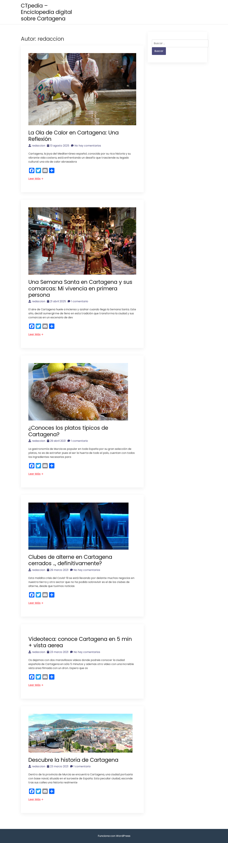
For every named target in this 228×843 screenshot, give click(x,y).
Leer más (34, 179)
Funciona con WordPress (114, 836)
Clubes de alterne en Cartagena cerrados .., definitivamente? (70, 560)
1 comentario (79, 301)
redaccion (38, 146)
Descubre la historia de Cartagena (73, 760)
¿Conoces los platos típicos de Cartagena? (68, 431)
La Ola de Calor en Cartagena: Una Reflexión (73, 136)
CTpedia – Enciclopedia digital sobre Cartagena (46, 12)
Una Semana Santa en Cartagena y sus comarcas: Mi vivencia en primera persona (80, 288)
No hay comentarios (87, 146)
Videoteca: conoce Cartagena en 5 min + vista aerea (80, 642)
